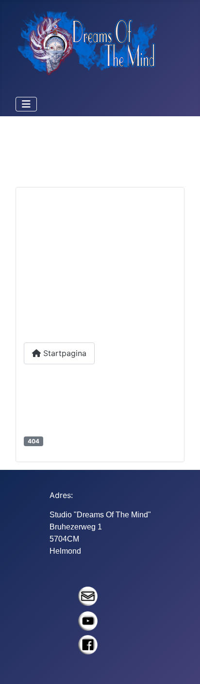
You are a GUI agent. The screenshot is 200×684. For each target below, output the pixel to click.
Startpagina (63, 353)
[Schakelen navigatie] (26, 104)
